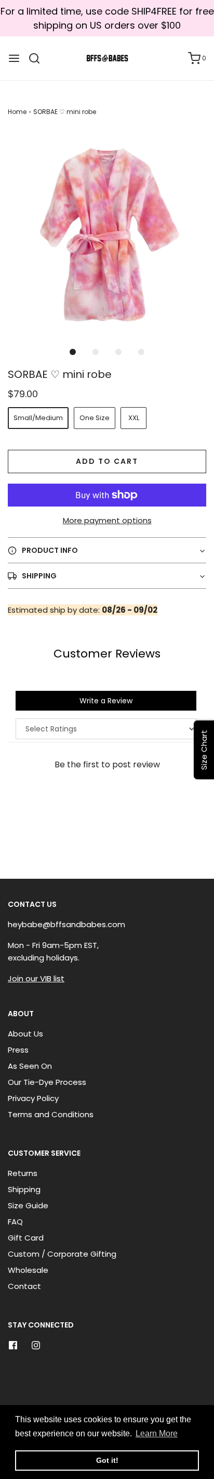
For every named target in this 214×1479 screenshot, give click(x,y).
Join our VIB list (36, 978)
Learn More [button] (157, 1433)
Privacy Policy (33, 1098)
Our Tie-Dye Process (47, 1082)
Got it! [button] (107, 1460)
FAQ (15, 1221)
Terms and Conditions (50, 1114)
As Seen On (30, 1065)
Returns (22, 1173)
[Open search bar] (38, 58)
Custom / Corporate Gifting (62, 1253)
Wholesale (28, 1270)
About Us (25, 1033)
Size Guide (28, 1205)
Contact (24, 1286)
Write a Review (105, 701)
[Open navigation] (14, 58)
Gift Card (26, 1237)
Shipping (24, 1189)
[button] (107, 232)
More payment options (107, 520)
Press (18, 1049)
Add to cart (107, 461)
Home (17, 111)
